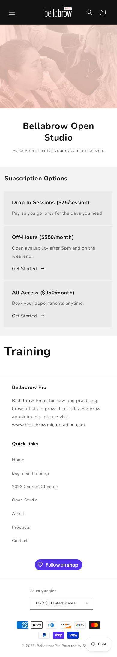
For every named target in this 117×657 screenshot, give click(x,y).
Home (18, 460)
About (18, 513)
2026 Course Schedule (35, 487)
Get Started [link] (24, 269)
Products (21, 527)
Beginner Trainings (31, 473)
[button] (12, 12)
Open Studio (25, 500)
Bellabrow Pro (27, 401)
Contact (20, 541)
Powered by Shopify (78, 646)
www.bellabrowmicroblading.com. (49, 425)
